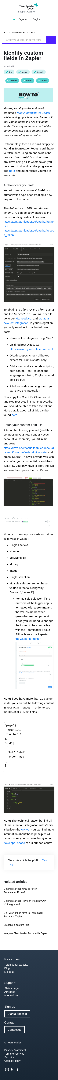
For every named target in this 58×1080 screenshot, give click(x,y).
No (11, 864)
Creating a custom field (16, 925)
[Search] (51, 40)
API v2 (25, 829)
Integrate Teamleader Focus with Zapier (25, 933)
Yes (44, 860)
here (12, 170)
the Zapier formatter (27, 638)
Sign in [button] (22, 19)
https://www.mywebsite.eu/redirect (31, 349)
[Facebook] (17, 1069)
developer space (14, 842)
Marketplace (23, 318)
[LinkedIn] (12, 1069)
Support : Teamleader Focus (16, 32)
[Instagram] (7, 1069)
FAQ (33, 32)
